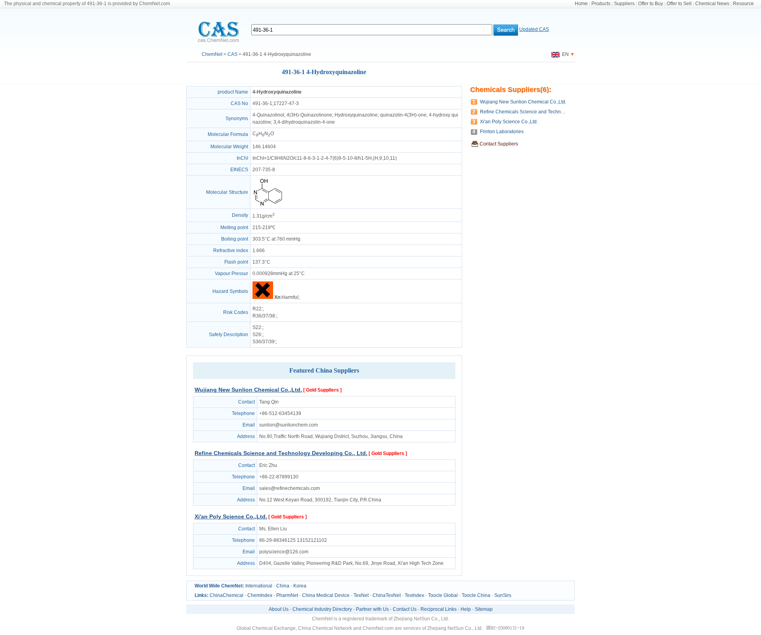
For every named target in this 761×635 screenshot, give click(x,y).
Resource (743, 3)
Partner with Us (372, 609)
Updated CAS (534, 29)
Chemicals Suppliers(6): (510, 90)
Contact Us (405, 609)
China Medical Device (326, 595)
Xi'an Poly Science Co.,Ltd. (231, 516)
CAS (232, 54)
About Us (279, 609)
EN (564, 54)
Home (581, 3)
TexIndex (414, 595)
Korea (299, 586)
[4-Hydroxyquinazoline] (267, 205)
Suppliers (624, 3)
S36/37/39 (263, 341)
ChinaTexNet (387, 595)
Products (600, 3)
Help (466, 609)
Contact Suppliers (499, 144)
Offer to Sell (679, 3)
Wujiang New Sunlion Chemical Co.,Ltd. (248, 389)
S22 (256, 327)
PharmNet (287, 595)
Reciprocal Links (439, 609)
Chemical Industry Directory (322, 609)
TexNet (361, 595)
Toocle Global (443, 595)
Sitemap (484, 609)
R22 (257, 309)
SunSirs (502, 595)
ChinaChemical (226, 595)
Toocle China (476, 595)
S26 (256, 334)
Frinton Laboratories (502, 131)
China (282, 586)
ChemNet (212, 54)
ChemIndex (259, 595)
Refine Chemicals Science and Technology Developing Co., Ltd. (281, 453)
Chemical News (712, 3)
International (258, 586)
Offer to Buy (650, 3)
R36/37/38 (263, 316)
